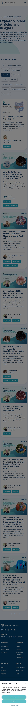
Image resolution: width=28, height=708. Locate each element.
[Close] (25, 683)
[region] (14, 694)
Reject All (14, 701)
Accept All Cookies (14, 697)
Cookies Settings (14, 705)
